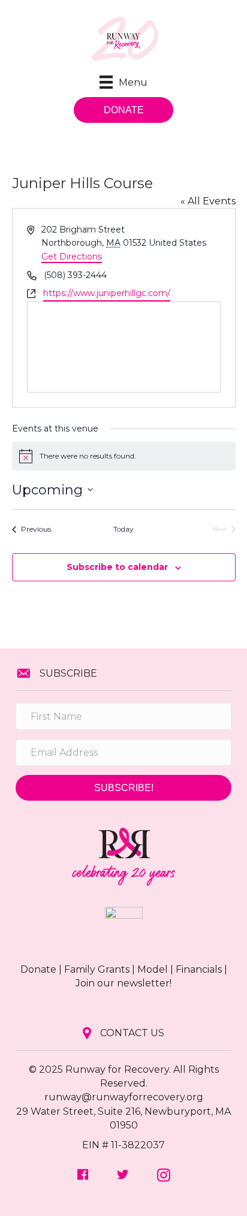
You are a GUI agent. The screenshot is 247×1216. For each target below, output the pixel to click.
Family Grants (96, 969)
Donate (38, 969)
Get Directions (71, 256)
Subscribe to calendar (117, 567)
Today (123, 528)
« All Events (208, 201)
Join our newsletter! (123, 983)
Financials (199, 969)
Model (152, 969)
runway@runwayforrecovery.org (123, 1097)
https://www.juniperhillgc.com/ (106, 293)
